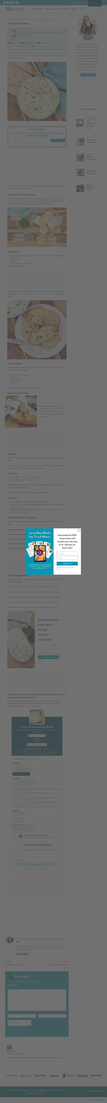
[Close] (78, 530)
